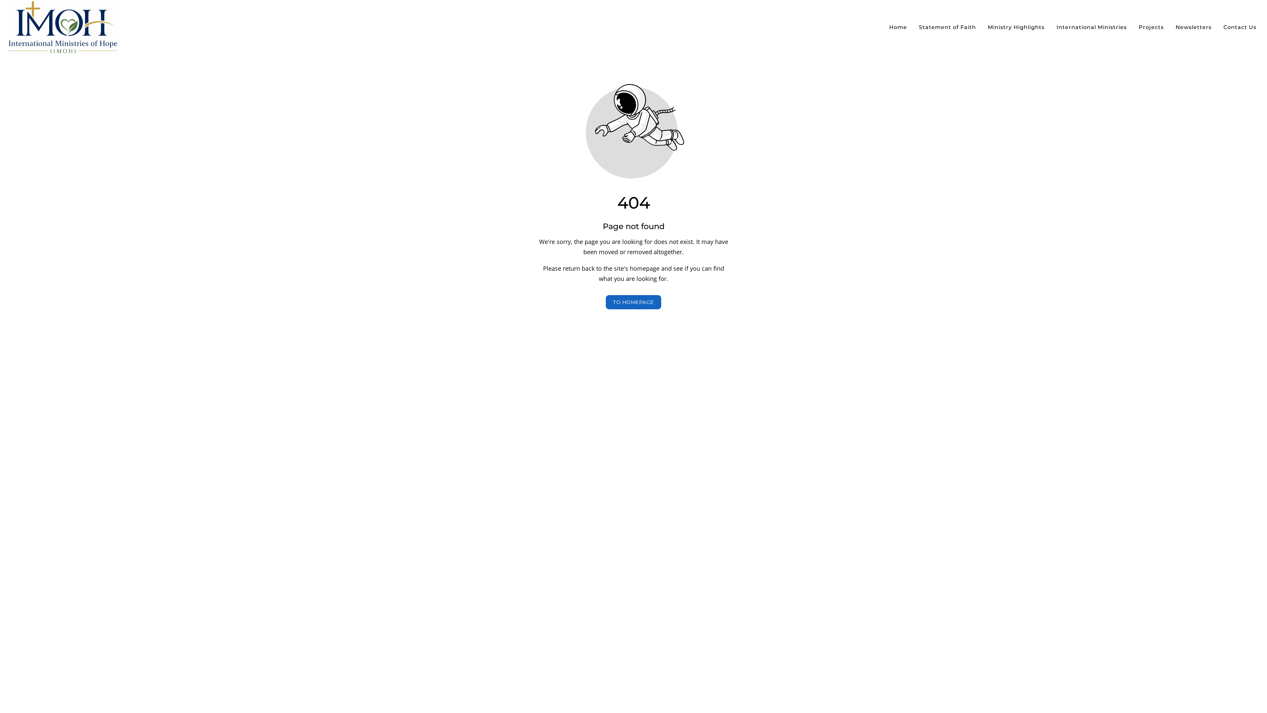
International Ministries (1091, 27)
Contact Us (1239, 27)
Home (898, 27)
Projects (1151, 27)
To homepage (633, 302)
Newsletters (1194, 27)
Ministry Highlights (1016, 27)
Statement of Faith (947, 27)
